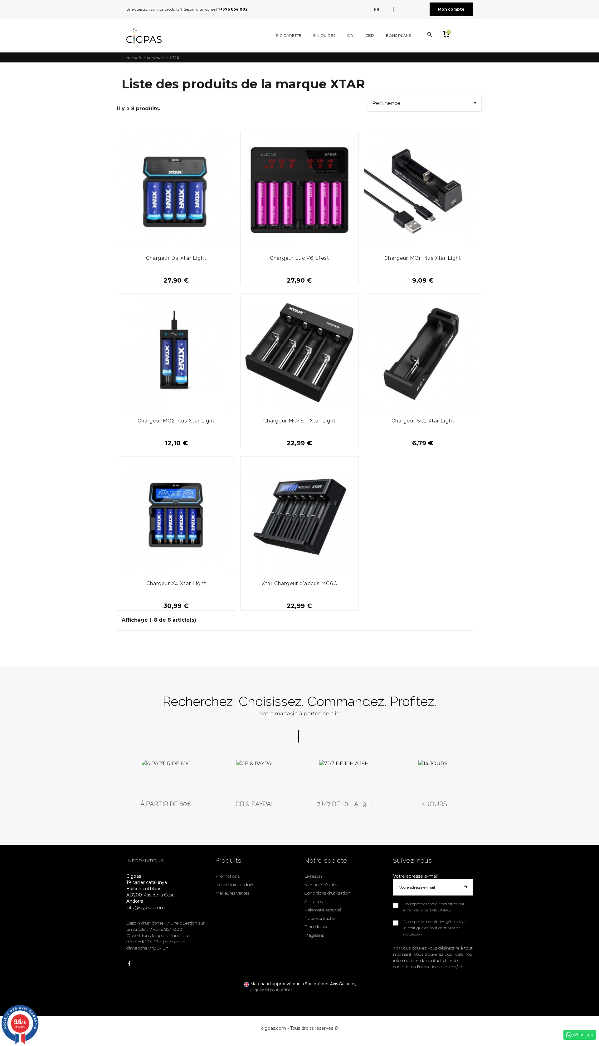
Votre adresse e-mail (415, 876)
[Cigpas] (144, 35)
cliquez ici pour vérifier (271, 990)
